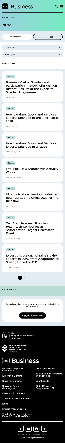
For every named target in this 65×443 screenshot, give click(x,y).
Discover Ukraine (11, 381)
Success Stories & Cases (16, 399)
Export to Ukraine (12, 376)
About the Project (46, 368)
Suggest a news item (32, 315)
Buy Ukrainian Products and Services (49, 375)
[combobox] (32, 47)
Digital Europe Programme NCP (45, 387)
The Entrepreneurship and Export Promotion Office (17, 415)
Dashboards (42, 381)
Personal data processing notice (32, 434)
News (5, 404)
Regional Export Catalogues (11, 387)
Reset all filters (8, 63)
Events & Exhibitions (14, 393)
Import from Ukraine (14, 409)
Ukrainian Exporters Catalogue (13, 369)
